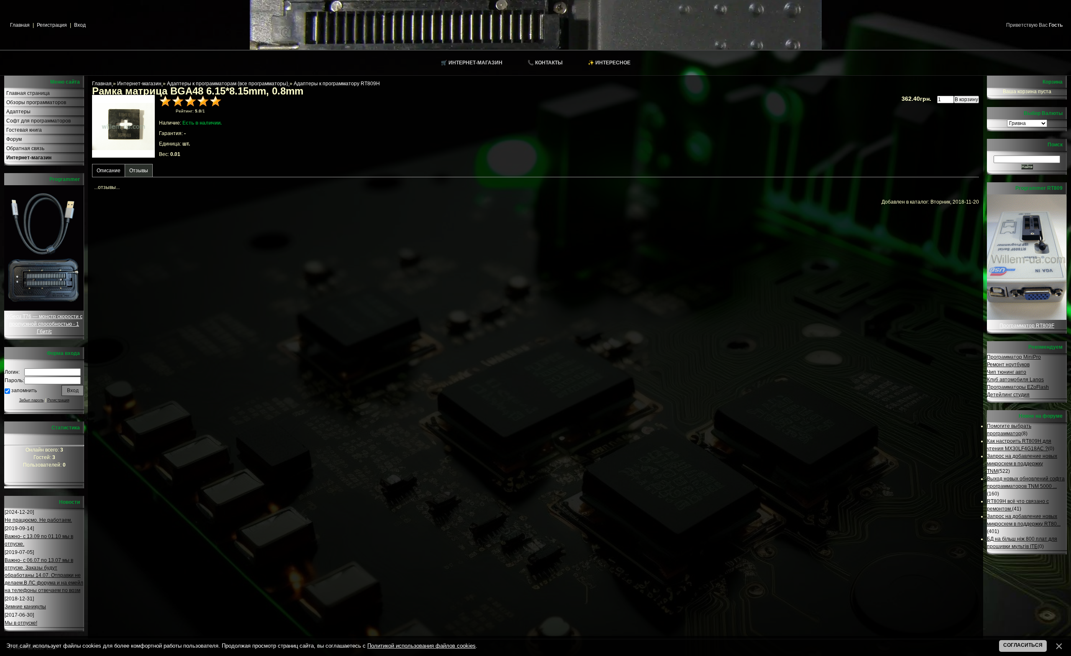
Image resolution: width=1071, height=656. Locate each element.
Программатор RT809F (1026, 326)
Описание (108, 171)
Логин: (12, 372)
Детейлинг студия (1008, 395)
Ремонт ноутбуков (1008, 365)
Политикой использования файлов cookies (421, 646)
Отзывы (138, 171)
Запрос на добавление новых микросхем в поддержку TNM (1022, 463)
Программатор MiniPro (1014, 357)
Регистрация (52, 25)
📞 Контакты (545, 63)
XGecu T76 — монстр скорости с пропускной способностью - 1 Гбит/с (44, 324)
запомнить (24, 390)
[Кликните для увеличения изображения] (123, 126)
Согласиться (1023, 645)
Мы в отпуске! (21, 623)
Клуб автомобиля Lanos (1015, 380)
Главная (20, 25)
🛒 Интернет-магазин (471, 63)
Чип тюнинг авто (1006, 372)
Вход (80, 25)
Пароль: (14, 380)
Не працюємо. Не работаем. (38, 520)
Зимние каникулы (25, 607)
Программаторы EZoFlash (1018, 387)
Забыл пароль (31, 400)
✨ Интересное (609, 63)
